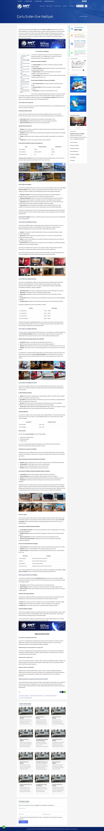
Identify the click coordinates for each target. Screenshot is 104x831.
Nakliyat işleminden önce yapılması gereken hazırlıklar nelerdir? (25, 91)
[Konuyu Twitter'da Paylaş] (62, 692)
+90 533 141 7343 (38, 1)
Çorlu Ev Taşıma (23, 74)
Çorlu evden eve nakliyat (23, 695)
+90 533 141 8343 (28, 1)
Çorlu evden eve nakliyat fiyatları (25, 697)
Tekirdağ (85, 16)
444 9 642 (20, 1)
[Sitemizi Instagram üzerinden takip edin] (84, 1)
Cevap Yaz (11, 822)
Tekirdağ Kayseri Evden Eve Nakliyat (41, 785)
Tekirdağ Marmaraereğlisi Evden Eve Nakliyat (42, 740)
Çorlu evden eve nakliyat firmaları (36, 695)
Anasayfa (81, 16)
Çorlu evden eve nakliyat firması (50, 695)
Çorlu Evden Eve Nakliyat (25, 55)
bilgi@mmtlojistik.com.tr (49, 1)
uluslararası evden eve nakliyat (70, 828)
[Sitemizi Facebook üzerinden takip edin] (82, 1)
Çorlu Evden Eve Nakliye (25, 59)
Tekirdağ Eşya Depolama (41, 761)
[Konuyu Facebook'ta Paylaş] (60, 692)
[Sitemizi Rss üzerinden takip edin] (86, 1)
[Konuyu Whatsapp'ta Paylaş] (65, 692)
